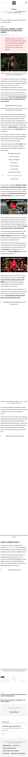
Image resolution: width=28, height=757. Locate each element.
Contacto (16, 745)
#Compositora (14, 679)
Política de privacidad (9, 748)
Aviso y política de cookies (11, 750)
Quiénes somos (7, 745)
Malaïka (3, 79)
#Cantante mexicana (5, 679)
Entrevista (11, 11)
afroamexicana (11, 547)
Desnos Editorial (5, 11)
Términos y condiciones (18, 753)
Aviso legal (6, 753)
